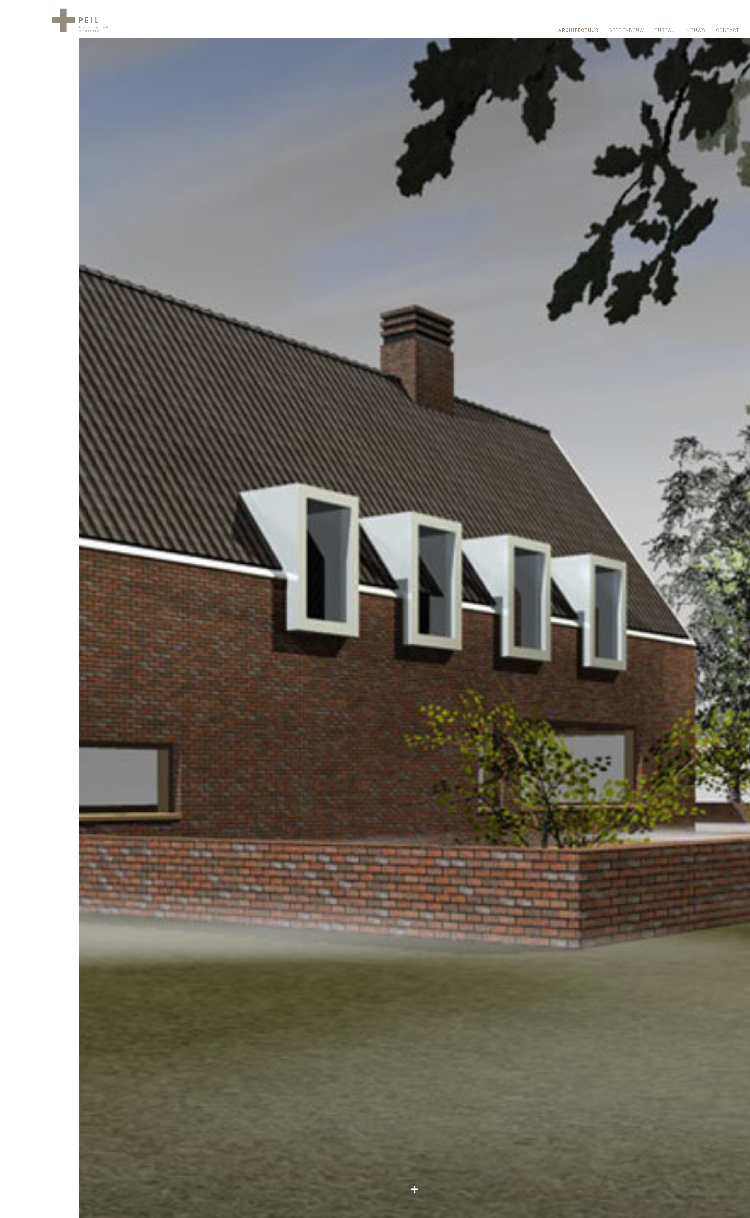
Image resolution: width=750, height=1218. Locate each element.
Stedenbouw (626, 30)
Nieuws (695, 30)
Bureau (665, 30)
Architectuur (578, 30)
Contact (727, 30)
